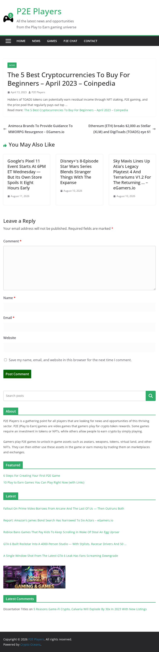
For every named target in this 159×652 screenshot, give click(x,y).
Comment (12, 241)
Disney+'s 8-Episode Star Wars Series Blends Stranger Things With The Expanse (79, 171)
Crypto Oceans (30, 644)
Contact (90, 41)
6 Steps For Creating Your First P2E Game (31, 476)
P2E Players (39, 11)
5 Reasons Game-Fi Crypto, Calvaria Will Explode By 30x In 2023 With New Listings (90, 609)
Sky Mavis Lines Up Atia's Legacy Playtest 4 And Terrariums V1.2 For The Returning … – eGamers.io (132, 174)
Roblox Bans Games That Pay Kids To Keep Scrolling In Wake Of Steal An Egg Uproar (61, 532)
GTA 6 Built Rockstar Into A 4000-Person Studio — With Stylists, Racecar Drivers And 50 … (64, 544)
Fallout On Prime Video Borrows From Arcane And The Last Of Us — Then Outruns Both (63, 508)
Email (8, 317)
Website (9, 338)
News (36, 41)
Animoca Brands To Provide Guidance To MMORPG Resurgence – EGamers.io (40, 129)
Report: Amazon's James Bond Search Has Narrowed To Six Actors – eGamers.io (58, 520)
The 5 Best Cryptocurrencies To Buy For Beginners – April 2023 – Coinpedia (76, 110)
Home (21, 41)
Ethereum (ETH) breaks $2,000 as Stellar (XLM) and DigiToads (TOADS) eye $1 (119, 129)
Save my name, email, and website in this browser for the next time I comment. (70, 360)
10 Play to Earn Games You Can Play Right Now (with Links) (43, 482)
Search (151, 395)
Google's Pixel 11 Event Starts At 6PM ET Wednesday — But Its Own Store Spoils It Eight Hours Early (26, 174)
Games (52, 41)
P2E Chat (70, 41)
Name (9, 298)
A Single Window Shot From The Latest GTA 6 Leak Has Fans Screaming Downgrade (60, 556)
